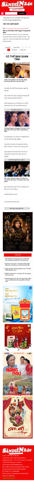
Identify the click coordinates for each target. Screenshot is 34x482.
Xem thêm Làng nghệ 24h (16, 208)
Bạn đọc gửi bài (17, 10)
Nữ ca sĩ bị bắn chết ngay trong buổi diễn (16, 31)
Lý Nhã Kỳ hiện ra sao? (10, 194)
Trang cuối (23, 49)
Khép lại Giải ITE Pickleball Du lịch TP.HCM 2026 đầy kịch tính (18, 269)
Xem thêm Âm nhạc (16, 110)
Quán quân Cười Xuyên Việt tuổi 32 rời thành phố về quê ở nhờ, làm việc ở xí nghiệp (15, 154)
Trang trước (16, 47)
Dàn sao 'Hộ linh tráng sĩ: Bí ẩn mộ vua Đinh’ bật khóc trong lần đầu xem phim (16, 179)
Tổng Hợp (17, 255)
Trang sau (14, 49)
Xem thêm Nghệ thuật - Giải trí (16, 160)
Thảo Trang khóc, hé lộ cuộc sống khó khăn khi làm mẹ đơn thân (15, 80)
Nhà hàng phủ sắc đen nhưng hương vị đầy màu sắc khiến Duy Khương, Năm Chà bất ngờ (18, 280)
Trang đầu (7, 47)
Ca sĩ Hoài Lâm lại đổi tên (11, 201)
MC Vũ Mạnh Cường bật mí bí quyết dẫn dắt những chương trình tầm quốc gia (17, 259)
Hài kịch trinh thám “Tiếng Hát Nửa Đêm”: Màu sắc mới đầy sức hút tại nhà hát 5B (17, 264)
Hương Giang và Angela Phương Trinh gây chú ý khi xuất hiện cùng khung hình (17, 129)
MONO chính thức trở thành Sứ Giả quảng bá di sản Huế (18, 274)
